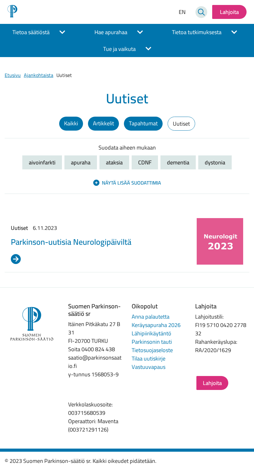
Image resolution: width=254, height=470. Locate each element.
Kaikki (71, 123)
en (182, 12)
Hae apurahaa (110, 32)
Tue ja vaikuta (119, 49)
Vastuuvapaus (148, 367)
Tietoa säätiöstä (31, 32)
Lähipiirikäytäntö (151, 333)
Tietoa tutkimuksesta (196, 32)
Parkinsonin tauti (152, 342)
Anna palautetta (150, 316)
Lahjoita (229, 12)
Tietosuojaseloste (152, 350)
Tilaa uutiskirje (148, 358)
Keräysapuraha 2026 (156, 325)
